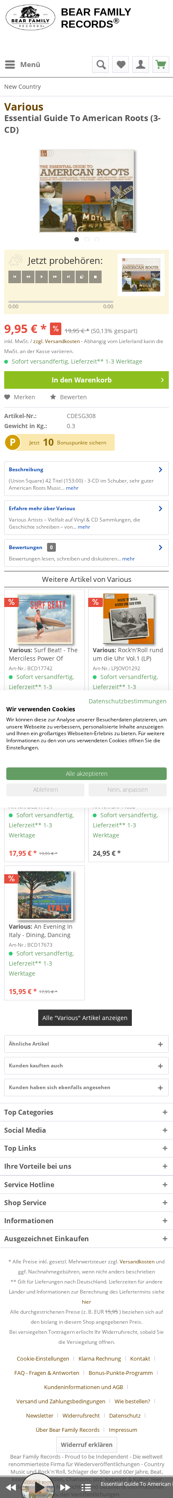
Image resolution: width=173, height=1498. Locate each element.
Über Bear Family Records (68, 1429)
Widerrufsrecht (81, 1415)
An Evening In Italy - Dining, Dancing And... (41, 930)
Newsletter (39, 1415)
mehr (72, 487)
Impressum (123, 1429)
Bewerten (72, 397)
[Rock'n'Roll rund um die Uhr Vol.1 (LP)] (128, 619)
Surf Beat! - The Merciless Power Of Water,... (43, 654)
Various (23, 106)
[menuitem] (22, 64)
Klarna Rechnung (100, 1358)
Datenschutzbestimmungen (128, 701)
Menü (30, 64)
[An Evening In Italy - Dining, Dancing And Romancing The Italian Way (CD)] (44, 895)
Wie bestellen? (132, 1401)
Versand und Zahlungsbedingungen (60, 1401)
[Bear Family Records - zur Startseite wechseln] (30, 17)
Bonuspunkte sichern (81, 442)
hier (86, 1301)
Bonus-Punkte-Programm (121, 1373)
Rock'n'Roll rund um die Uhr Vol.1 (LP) (128, 654)
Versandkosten (137, 1261)
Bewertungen (25, 547)
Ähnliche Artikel (29, 1043)
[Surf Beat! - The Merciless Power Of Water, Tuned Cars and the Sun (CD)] (44, 619)
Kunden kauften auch (36, 1065)
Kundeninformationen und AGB (83, 1387)
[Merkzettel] (120, 64)
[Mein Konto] (140, 64)
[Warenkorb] (160, 64)
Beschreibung (26, 469)
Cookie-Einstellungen (43, 1358)
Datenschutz (125, 1415)
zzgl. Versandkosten (56, 341)
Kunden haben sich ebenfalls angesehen (59, 1087)
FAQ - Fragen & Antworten (46, 1373)
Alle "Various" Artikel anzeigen (85, 1018)
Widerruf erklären (87, 1445)
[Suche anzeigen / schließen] (100, 64)
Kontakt (140, 1358)
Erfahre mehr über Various (42, 508)
